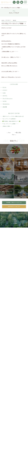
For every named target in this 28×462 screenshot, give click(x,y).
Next (13, 134)
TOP (2, 7)
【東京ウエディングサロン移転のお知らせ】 (13, 116)
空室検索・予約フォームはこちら (14, 202)
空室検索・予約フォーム (14, 215)
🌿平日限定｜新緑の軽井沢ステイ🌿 (11, 121)
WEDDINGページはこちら (14, 206)
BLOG (14, 20)
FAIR (4, 93)
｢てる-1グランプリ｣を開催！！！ (10, 124)
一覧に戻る (18, 132)
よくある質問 (14, 223)
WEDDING (6, 104)
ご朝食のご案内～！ (7, 126)
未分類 (5, 107)
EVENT (5, 90)
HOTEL (5, 96)
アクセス (14, 219)
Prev (9, 132)
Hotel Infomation (7, 98)
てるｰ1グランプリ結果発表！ (9, 119)
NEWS (5, 101)
